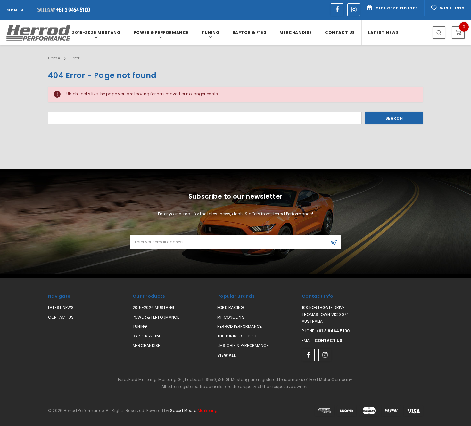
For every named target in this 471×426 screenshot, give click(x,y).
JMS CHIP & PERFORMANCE (243, 345)
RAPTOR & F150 (250, 32)
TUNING (210, 32)
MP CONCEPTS (231, 317)
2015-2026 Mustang (96, 32)
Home (54, 58)
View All (226, 355)
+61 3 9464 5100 (333, 331)
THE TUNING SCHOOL (237, 336)
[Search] (439, 32)
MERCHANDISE (295, 32)
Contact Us (340, 32)
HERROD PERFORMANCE (239, 326)
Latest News (383, 32)
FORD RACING (230, 307)
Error (75, 58)
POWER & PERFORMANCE (161, 32)
